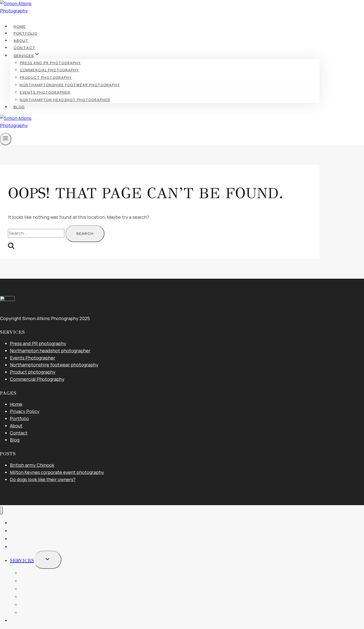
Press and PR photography (50, 62)
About (21, 40)
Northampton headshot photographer (65, 99)
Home (20, 26)
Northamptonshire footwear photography (70, 84)
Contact (25, 47)
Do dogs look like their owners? (43, 479)
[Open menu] (5, 139)
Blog (19, 106)
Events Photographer (45, 92)
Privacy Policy (24, 411)
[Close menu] (1, 510)
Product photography (46, 77)
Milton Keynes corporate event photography (57, 472)
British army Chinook (32, 465)
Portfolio (25, 33)
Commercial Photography (49, 70)
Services (22, 560)
